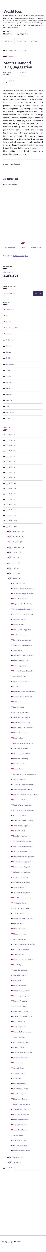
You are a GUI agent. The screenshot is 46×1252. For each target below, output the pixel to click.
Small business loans (20, 1140)
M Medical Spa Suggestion (22, 862)
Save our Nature (18, 924)
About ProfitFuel (18, 1037)
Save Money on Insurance (22, 640)
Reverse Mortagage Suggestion (24, 944)
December (16, 531)
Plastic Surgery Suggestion (22, 996)
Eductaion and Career (13, 328)
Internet (8, 370)
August (15, 552)
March (15, 579)
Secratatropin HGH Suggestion (23, 588)
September (16, 547)
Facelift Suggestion (19, 986)
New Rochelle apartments (22, 1032)
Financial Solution (19, 779)
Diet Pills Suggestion (20, 619)
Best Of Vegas (18, 965)
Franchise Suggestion (20, 877)
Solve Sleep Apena (19, 1094)
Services (8, 394)
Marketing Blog (18, 955)
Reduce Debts (18, 769)
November (16, 537)
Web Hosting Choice (20, 1145)
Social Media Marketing (21, 1120)
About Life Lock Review (21, 949)
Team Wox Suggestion (20, 748)
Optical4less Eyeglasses (21, 1104)
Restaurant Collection (20, 1011)
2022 (10, 456)
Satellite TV (10, 382)
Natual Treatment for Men (22, 898)
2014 (10, 499)
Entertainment (11, 334)
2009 (10, 526)
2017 (10, 483)
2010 (10, 521)
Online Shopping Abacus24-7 (23, 960)
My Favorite (17, 686)
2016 (10, 488)
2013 (10, 505)
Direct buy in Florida (20, 1099)
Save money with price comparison (25, 774)
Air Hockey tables (19, 1022)
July (14, 558)
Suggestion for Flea (19, 676)
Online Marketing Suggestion (23, 594)
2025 (10, 440)
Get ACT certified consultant (23, 743)
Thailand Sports (18, 913)
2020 (10, 467)
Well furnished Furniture (21, 1042)
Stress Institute (18, 738)
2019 (10, 472)
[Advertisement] (23, 1199)
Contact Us (21, 41)
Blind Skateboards (19, 1027)
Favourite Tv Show (19, 1084)
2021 (10, 462)
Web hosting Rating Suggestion (23, 810)
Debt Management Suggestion (23, 857)
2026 (10, 435)
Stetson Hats (17, 1063)
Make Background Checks (22, 1109)
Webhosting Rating (19, 903)
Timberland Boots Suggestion (23, 784)
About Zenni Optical (20, 1130)
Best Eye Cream (18, 707)
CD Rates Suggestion (20, 851)
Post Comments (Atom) (20, 256)
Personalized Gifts (19, 800)
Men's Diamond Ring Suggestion (24, 821)
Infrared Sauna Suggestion (22, 882)
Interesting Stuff (18, 625)
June (14, 563)
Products (9, 376)
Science (8, 388)
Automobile (10, 310)
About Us (9, 41)
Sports (8, 406)
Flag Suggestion (18, 650)
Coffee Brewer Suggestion (22, 872)
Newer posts (10, 248)
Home (23, 248)
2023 (10, 451)
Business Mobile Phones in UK (23, 697)
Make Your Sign (18, 1047)
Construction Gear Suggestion (23, 655)
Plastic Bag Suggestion (21, 666)
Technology (10, 412)
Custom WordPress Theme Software (25, 795)
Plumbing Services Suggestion (23, 671)
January (15, 1163)
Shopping (12, 57)
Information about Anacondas (23, 918)
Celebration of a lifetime (21, 717)
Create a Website (19, 764)
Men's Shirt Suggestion (21, 599)
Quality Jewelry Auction (21, 991)
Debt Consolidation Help (21, 753)
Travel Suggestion (19, 888)
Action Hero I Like (19, 583)
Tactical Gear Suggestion (21, 826)
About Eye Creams (19, 815)
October (16, 542)
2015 (10, 494)
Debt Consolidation (20, 836)
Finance (8, 346)
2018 (10, 478)
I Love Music (17, 1078)
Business (9, 322)
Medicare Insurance (20, 635)
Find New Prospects (20, 1001)
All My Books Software (21, 1114)
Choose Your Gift (19, 929)
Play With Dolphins (19, 975)
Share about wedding (20, 759)
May (14, 568)
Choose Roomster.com (21, 733)
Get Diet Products (19, 831)
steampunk (17, 980)
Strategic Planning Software (22, 1053)
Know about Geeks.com (21, 723)
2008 (10, 1168)
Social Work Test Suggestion (23, 614)
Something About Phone (21, 1151)
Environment (10, 340)
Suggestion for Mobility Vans (23, 604)
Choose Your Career (20, 934)
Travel (8, 418)
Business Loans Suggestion (22, 867)
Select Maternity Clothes (21, 908)
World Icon (12, 11)
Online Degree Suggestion (22, 681)
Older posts (36, 248)
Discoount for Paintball (21, 1058)
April (14, 573)
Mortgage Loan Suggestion (22, 609)
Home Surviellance (19, 939)
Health (8, 358)
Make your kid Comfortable (22, 1016)
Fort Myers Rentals (19, 1006)
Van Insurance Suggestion (22, 841)
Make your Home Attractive (22, 645)
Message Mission (19, 1073)
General (8, 352)
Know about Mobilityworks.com (24, 692)
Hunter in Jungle (18, 1068)
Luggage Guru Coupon (21, 1125)
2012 (10, 510)
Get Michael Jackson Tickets (23, 846)
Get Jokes (16, 702)
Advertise (34, 41)
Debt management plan (21, 712)
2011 (10, 515)
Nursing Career (18, 1135)
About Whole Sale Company (23, 728)
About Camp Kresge (20, 970)
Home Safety (10, 364)
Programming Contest (20, 1089)
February (16, 1157)
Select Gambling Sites (20, 661)
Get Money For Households (22, 790)
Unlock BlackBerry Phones (22, 893)
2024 (10, 445)
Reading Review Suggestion (22, 805)
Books (8, 316)
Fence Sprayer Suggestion (22, 630)
